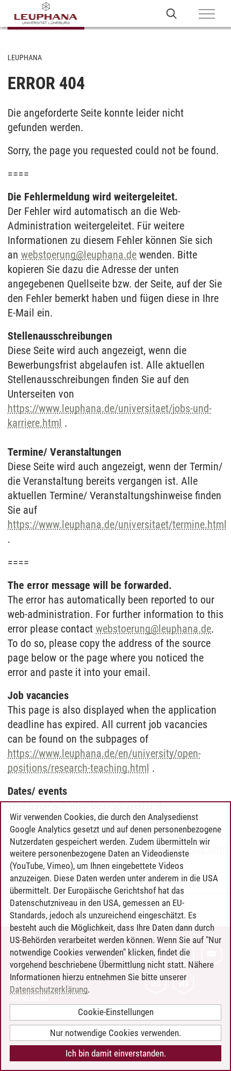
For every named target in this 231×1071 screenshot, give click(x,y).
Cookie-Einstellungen (116, 1012)
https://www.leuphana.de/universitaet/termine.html (117, 524)
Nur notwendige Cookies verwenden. (115, 1032)
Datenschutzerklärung (49, 989)
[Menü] (207, 14)
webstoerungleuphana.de (78, 254)
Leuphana (25, 57)
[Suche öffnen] (171, 13)
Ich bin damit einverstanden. (116, 1053)
